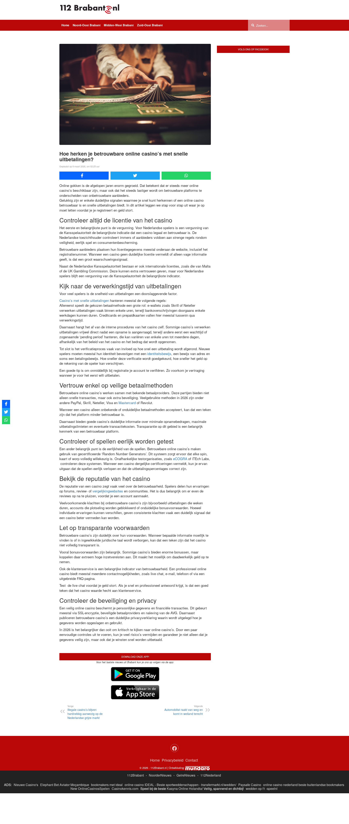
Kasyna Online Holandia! (185, 788)
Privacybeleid (172, 760)
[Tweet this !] (135, 176)
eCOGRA (180, 458)
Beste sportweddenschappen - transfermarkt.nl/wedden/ (196, 784)
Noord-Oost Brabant (87, 25)
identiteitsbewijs (159, 353)
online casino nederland (280, 784)
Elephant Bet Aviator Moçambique (64, 784)
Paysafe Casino (249, 784)
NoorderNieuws (160, 775)
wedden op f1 (255, 788)
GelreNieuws (186, 775)
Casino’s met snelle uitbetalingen (84, 300)
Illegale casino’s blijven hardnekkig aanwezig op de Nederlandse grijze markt (85, 712)
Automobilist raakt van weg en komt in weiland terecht (183, 710)
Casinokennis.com (125, 788)
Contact (191, 760)
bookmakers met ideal (107, 784)
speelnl (272, 788)
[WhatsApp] (186, 176)
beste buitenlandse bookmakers (321, 784)
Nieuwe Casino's (26, 784)
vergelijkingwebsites (108, 490)
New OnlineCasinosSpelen (90, 788)
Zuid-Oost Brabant (150, 25)
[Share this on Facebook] (84, 176)
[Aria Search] (253, 25)
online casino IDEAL (139, 784)
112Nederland (210, 775)
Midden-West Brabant (119, 25)
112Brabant (135, 775)
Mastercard (127, 402)
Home (65, 25)
